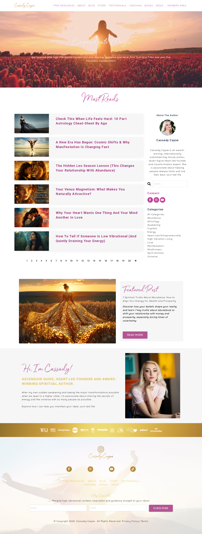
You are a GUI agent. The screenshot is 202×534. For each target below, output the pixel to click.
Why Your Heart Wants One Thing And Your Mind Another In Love (97, 215)
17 (112, 260)
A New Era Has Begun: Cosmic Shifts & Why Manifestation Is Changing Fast (93, 144)
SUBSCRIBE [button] (160, 508)
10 (71, 260)
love (150, 242)
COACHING (135, 5)
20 (129, 260)
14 (94, 260)
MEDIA (160, 5)
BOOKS (149, 5)
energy (151, 232)
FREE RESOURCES (64, 5)
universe (152, 256)
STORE (102, 5)
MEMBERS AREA (177, 5)
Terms (144, 521)
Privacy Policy (130, 521)
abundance (154, 218)
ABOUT (81, 5)
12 (83, 260)
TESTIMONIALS (117, 5)
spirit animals (155, 252)
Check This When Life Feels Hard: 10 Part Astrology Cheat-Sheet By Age (91, 121)
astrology (153, 221)
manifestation (155, 245)
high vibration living (160, 239)
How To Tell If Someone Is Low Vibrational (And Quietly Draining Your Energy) (96, 238)
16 (106, 260)
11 (77, 260)
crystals (152, 228)
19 (123, 260)
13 (88, 260)
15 (100, 260)
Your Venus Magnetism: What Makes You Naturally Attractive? (90, 191)
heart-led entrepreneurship (164, 235)
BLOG (91, 5)
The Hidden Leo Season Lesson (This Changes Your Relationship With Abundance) (95, 168)
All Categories (155, 214)
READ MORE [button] (135, 334)
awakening (154, 225)
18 (117, 260)
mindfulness (154, 249)
